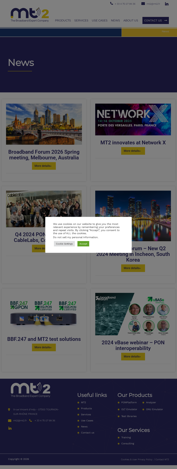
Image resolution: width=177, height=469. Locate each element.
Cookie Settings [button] (64, 243)
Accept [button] (83, 243)
